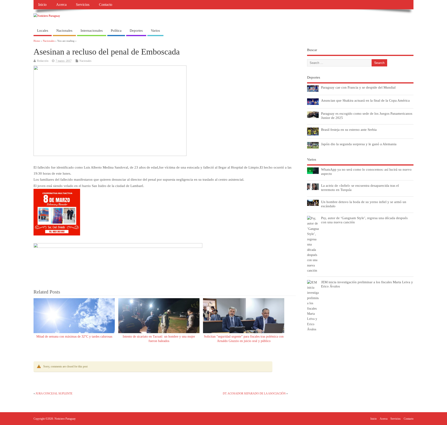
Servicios (82, 5)
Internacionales (92, 30)
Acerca (61, 5)
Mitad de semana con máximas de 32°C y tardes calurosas (74, 336)
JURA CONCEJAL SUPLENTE (54, 393)
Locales (42, 30)
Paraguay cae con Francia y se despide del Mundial (358, 87)
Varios (155, 30)
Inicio (42, 5)
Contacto (105, 5)
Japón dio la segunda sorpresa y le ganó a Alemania (358, 144)
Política (116, 30)
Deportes (136, 30)
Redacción (42, 60)
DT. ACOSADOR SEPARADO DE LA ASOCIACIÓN (254, 393)
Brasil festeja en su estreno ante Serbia (349, 129)
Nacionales (64, 30)
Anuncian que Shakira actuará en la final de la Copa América (365, 100)
